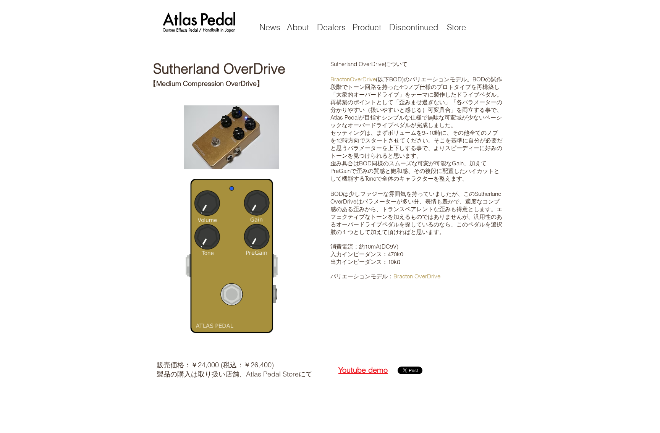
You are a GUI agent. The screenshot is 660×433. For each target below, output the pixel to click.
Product (367, 27)
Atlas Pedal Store (272, 374)
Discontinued (413, 27)
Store (456, 27)
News (269, 27)
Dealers (331, 27)
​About (298, 27)
